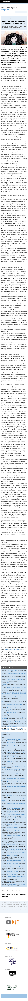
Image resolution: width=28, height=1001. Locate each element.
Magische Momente (12, 906)
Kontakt (16, 894)
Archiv (3, 894)
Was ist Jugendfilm (11, 904)
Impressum (5, 896)
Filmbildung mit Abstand (13, 830)
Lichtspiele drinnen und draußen (14, 704)
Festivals (6, 14)
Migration (17, 909)
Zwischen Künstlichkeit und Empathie (16, 814)
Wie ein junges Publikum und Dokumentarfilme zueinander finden (13, 787)
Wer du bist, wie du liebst (13, 774)
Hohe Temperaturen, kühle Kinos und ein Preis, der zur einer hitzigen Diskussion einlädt (13, 688)
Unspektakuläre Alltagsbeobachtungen (16, 803)
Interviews (21, 902)
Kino (8, 908)
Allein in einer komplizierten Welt (14, 840)
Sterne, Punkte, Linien (12, 670)
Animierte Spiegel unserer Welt (14, 821)
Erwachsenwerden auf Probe (14, 739)
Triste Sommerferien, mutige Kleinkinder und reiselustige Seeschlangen (13, 674)
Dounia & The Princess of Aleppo (13, 649)
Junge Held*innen (21, 906)
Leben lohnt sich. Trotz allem (14, 835)
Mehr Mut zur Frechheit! (13, 791)
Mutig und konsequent (12, 874)
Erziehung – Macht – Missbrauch (14, 733)
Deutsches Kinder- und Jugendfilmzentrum (15, 890)
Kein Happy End (11, 742)
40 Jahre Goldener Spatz (12, 863)
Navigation (6, 1)
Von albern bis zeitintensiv (13, 696)
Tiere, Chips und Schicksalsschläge (15, 679)
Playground (12, 662)
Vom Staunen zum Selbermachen (15, 736)
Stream (11, 908)
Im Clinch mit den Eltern (12, 871)
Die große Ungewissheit (12, 827)
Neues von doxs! (11, 749)
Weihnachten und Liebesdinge (14, 769)
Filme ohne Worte (11, 712)
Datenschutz (23, 894)
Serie (15, 908)
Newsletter (10, 894)
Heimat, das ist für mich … (13, 726)
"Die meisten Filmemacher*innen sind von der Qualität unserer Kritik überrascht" (13, 877)
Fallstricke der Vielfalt (12, 855)
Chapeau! (9, 795)
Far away (9, 881)
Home (2, 902)
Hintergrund (15, 902)
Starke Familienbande (12, 745)
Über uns (22, 909)
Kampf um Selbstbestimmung (14, 808)
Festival (18, 908)
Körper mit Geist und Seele (13, 824)
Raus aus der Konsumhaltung (14, 781)
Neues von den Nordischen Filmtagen (16, 752)
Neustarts (10, 902)
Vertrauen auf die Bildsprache (14, 849)
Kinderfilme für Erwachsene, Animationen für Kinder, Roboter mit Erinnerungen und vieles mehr (13, 692)
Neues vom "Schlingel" (12, 757)
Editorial (22, 904)
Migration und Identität (12, 811)
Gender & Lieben (11, 909)
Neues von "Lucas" (11, 761)
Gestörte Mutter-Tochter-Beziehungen (16, 721)
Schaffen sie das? (11, 844)
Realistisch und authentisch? (13, 867)
